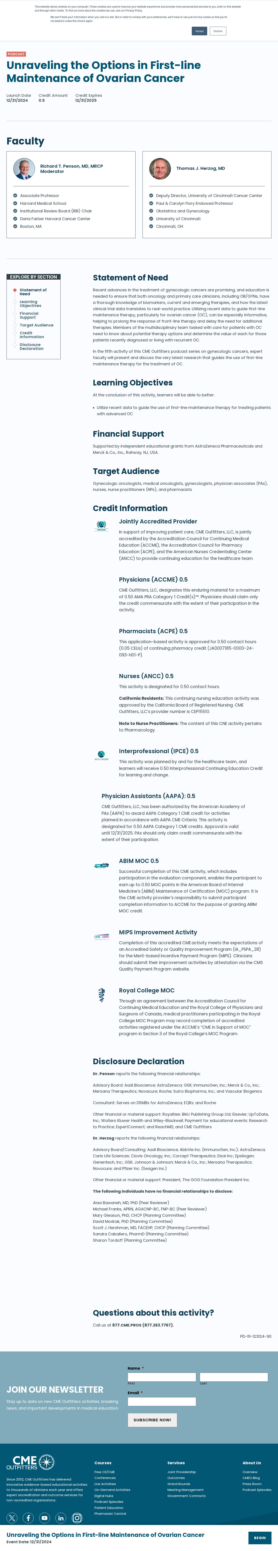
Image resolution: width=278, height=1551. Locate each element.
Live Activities (105, 1484)
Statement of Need (33, 292)
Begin (260, 1537)
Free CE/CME (104, 1472)
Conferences (105, 1478)
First (131, 1383)
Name (136, 1368)
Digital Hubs (103, 1496)
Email (135, 1392)
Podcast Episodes (108, 1501)
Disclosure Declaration (32, 346)
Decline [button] (218, 31)
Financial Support (29, 315)
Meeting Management (185, 1489)
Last (203, 1383)
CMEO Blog (251, 1478)
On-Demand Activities (112, 1489)
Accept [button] (199, 31)
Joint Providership (181, 1472)
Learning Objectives (30, 303)
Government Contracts (186, 1496)
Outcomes (176, 1478)
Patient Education (108, 1507)
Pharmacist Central (110, 1513)
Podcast (16, 54)
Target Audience (36, 325)
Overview (250, 1472)
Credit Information (32, 334)
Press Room (252, 1484)
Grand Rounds (178, 1484)
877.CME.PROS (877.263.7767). (143, 1325)
